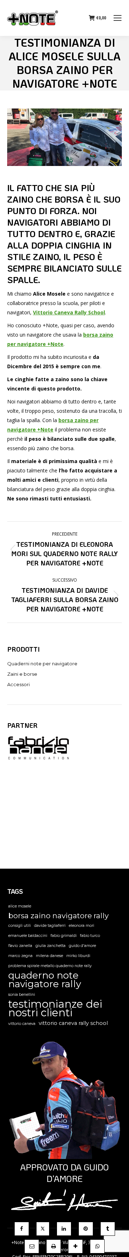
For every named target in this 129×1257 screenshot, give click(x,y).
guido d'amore (82, 945)
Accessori (18, 684)
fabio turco (90, 935)
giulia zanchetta (50, 945)
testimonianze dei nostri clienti (55, 1008)
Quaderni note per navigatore (42, 663)
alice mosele (19, 906)
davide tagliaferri (50, 925)
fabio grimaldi (64, 935)
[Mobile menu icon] (117, 18)
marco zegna (20, 955)
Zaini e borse (22, 674)
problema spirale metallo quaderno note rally (50, 965)
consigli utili (19, 925)
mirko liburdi (78, 955)
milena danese (49, 955)
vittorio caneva (21, 1023)
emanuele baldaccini (27, 935)
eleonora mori (81, 925)
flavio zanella (20, 945)
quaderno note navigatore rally (44, 979)
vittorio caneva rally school (73, 1023)
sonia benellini (21, 994)
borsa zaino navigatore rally (58, 915)
